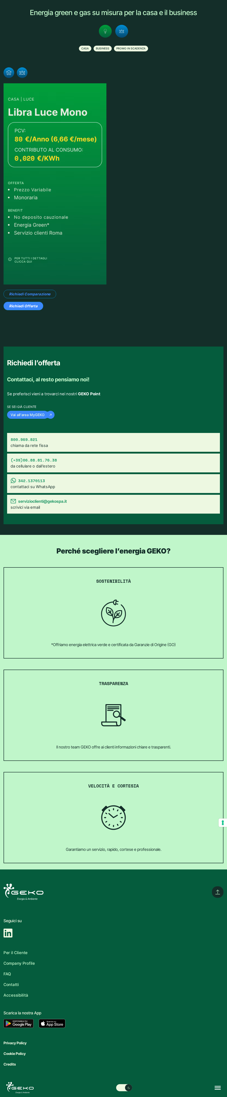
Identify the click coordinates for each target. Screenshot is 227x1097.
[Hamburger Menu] (218, 1088)
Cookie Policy (15, 1053)
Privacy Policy (15, 1042)
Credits (10, 1064)
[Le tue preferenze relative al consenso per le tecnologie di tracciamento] (223, 822)
